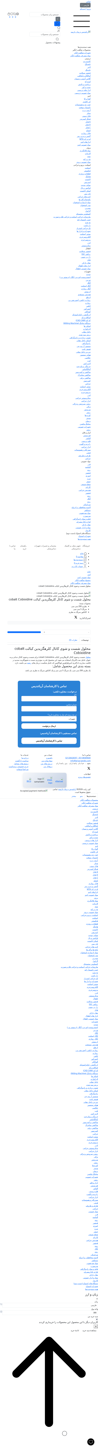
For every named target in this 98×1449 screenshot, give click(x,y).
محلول (88, 657)
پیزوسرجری (86, 239)
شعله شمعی (86, 484)
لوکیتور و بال (86, 188)
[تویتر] (89, 768)
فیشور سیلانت (85, 73)
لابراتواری (87, 329)
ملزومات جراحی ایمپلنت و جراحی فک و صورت (72, 216)
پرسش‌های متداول (21, 763)
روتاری (88, 303)
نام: (75, 694)
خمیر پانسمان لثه (84, 219)
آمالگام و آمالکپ (84, 75)
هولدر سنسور (85, 355)
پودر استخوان (85, 205)
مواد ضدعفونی (85, 513)
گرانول (88, 211)
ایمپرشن (87, 182)
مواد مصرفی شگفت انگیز (80, 55)
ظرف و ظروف (84, 455)
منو (81, 796)
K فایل (88, 121)
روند (89, 470)
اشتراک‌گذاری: (85, 618)
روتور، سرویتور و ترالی (82, 403)
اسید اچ (88, 81)
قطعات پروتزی (85, 173)
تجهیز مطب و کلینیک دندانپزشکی (72, 547)
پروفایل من (47, 766)
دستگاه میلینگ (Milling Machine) (77, 323)
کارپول (88, 530)
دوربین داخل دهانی (83, 352)
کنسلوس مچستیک (83, 214)
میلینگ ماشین (85, 424)
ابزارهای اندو (86, 142)
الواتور (88, 438)
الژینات (88, 153)
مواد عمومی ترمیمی (83, 93)
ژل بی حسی (86, 257)
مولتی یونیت (86, 185)
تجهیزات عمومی (84, 426)
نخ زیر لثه (87, 159)
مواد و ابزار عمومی (83, 527)
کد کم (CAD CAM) (83, 320)
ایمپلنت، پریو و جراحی (82, 165)
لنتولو (88, 130)
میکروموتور (86, 245)
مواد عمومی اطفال (83, 268)
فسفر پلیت (86, 349)
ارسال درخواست (49, 726)
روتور (88, 412)
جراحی (88, 383)
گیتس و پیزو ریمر (84, 136)
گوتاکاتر (87, 311)
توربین (88, 280)
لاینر (89, 67)
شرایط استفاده (22, 769)
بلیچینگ (88, 64)
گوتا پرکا (87, 98)
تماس (88, 1)
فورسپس (87, 435)
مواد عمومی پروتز (83, 162)
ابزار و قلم (86, 432)
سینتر (88, 418)
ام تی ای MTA (85, 139)
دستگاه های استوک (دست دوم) (78, 533)
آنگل (89, 283)
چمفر (88, 481)
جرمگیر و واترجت (83, 366)
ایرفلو (88, 297)
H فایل (88, 124)
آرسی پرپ (86, 110)
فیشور (88, 473)
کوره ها (88, 415)
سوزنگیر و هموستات (82, 450)
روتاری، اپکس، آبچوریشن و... (79, 300)
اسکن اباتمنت (85, 191)
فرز (89, 464)
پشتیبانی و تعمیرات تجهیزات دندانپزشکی (45, 547)
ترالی (88, 406)
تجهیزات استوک (84, 536)
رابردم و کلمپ (85, 444)
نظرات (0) (73, 640)
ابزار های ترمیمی (84, 90)
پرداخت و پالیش (84, 84)
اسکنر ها (87, 326)
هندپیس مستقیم (84, 294)
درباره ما (25, 758)
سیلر (89, 113)
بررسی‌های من (46, 763)
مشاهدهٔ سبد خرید (89, 1330)
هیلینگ (88, 176)
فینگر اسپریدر (85, 119)
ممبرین (88, 208)
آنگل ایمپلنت (86, 286)
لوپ (89, 360)
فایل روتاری (86, 133)
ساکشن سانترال (84, 375)
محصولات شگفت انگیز (82, 50)
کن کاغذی (87, 101)
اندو (89, 96)
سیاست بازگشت (21, 760)
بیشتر (74, 796)
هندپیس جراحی (85, 490)
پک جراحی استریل (83, 228)
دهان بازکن (86, 262)
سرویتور (87, 409)
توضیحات (85, 640)
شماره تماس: (71, 704)
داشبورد (49, 758)
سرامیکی (87, 504)
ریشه (29, 663)
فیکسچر (87, 170)
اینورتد (88, 475)
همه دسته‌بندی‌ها (84, 539)
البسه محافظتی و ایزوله (81, 507)
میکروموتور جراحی (83, 398)
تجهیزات (87, 271)
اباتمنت (88, 179)
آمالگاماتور (86, 369)
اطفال (88, 248)
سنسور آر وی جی (84, 346)
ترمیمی (88, 58)
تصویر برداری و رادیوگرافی (80, 337)
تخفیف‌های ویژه (84, 777)
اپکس (88, 306)
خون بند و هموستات (83, 104)
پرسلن (88, 421)
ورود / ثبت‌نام (85, 9)
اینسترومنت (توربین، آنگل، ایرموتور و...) (75, 277)
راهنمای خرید (23, 547)
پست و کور (86, 87)
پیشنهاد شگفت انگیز (83, 580)
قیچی (88, 452)
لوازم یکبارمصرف (83, 521)
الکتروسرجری (85, 237)
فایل (89, 260)
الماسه (88, 467)
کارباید (88, 487)
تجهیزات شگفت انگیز (82, 52)
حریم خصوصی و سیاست (18, 766)
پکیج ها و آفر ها (85, 199)
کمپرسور (87, 380)
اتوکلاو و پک (86, 317)
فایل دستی (86, 116)
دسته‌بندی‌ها (91, 796)
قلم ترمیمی (86, 441)
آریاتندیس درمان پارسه (67, 789)
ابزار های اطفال (84, 265)
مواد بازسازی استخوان (82, 202)
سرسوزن (87, 516)
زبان (96, 1301)
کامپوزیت (87, 61)
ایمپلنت (88, 168)
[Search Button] (57, 23)
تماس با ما (12, 547)
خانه (89, 571)
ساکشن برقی (85, 378)
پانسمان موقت (85, 107)
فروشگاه (86, 545)
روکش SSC (86, 254)
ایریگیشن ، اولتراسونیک (81, 314)
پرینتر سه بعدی (85, 334)
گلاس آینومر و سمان (82, 78)
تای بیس (87, 193)
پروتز (89, 147)
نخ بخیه (88, 222)
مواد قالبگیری (85, 150)
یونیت (88, 274)
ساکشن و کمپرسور (83, 372)
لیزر (89, 242)
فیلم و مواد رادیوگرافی (82, 519)
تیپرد (89, 478)
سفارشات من (46, 760)
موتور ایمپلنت (85, 234)
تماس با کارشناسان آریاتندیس (49, 740)
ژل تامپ (87, 225)
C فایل (88, 127)
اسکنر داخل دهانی (83, 340)
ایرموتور (87, 291)
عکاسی (88, 357)
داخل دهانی (86, 332)
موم (89, 156)
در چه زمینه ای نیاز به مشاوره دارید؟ (62, 714)
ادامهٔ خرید (75, 1330)
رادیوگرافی (86, 343)
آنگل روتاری (86, 288)
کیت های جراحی (84, 196)
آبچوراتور (87, 309)
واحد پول (94, 1309)
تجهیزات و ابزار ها (84, 231)
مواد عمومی (86, 461)
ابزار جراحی (86, 401)
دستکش (87, 510)
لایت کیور (87, 363)
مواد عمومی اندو (84, 145)
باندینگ (88, 70)
